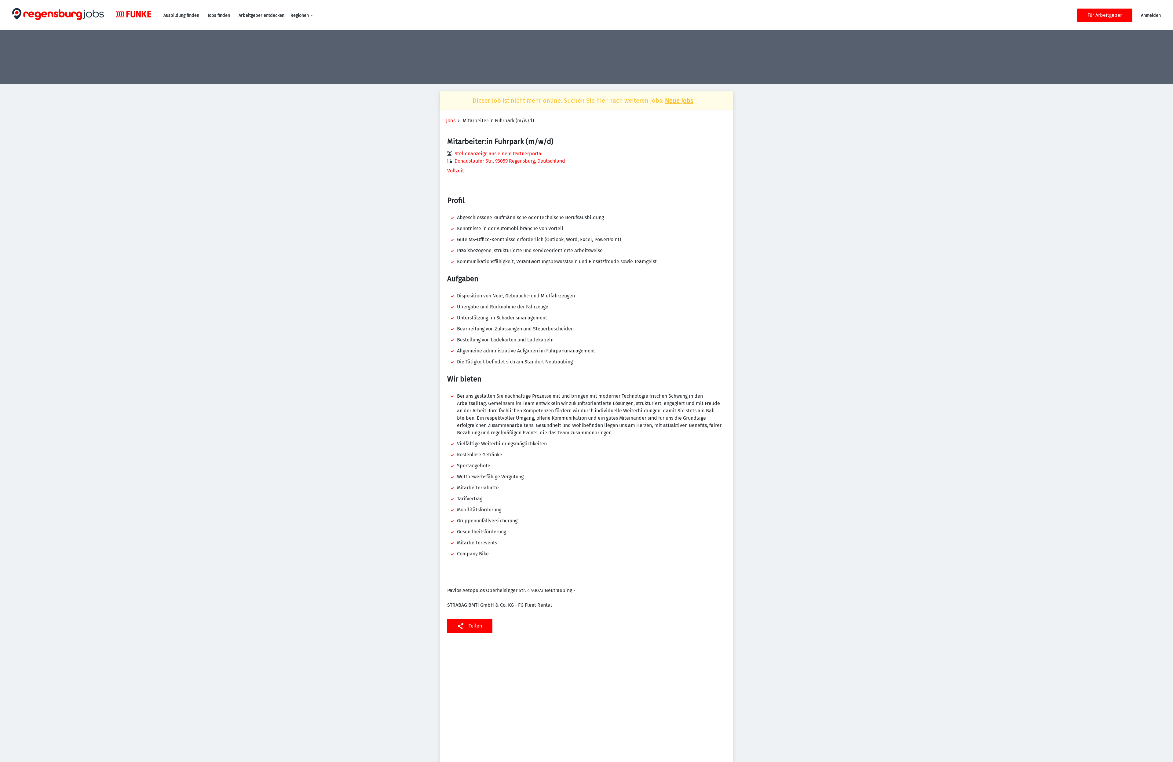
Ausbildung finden (181, 15)
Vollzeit (455, 171)
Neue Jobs (679, 100)
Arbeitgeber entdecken (261, 15)
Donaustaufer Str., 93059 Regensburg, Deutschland (510, 161)
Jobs (450, 120)
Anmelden (1151, 15)
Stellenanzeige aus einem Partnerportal (499, 153)
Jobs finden (219, 15)
